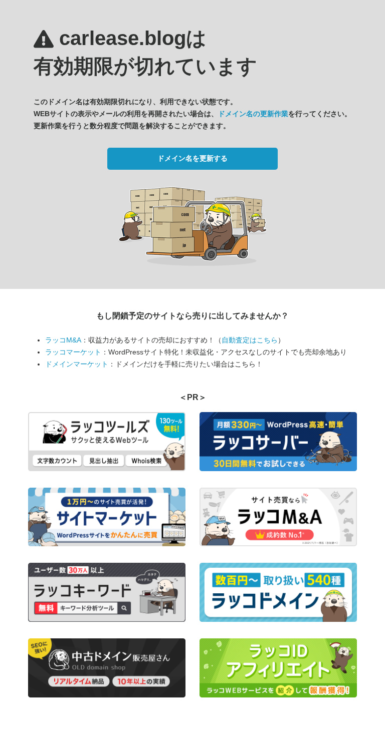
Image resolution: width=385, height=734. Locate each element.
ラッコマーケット (73, 352)
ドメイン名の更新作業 (253, 114)
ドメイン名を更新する (192, 158)
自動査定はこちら (250, 340)
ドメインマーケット (76, 364)
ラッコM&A (63, 340)
